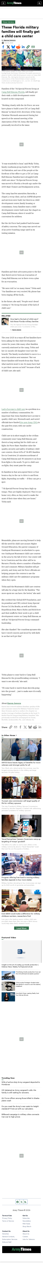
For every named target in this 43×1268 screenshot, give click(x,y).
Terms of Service (8, 1221)
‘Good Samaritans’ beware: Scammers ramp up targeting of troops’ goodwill (21, 840)
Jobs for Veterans (29, 1239)
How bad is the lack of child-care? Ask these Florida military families (24, 320)
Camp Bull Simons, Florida (13, 92)
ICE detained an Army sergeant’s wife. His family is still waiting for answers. (19, 1091)
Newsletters (27, 1221)
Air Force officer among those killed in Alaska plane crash (20, 1099)
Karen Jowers (9, 40)
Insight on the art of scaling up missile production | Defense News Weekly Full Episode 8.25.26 (20, 965)
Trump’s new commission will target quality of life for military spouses (21, 802)
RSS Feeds (26, 1223)
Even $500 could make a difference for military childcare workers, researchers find (21, 914)
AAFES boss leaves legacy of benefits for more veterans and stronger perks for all (21, 763)
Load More (21, 928)
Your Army (8, 22)
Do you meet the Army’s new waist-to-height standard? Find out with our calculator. (20, 1107)
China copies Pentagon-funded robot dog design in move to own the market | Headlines (28, 984)
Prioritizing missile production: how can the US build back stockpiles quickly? (28, 973)
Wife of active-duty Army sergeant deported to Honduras (21, 1083)
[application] (21, 951)
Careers (25, 1236)
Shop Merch (27, 1226)
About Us (26, 1234)
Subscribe (26, 1218)
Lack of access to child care (13, 409)
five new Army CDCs (29, 422)
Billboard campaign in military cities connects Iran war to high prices (20, 1115)
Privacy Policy (7, 1218)
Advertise (5, 1234)
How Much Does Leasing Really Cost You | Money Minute (27, 994)
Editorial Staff (6, 1242)
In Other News (8, 735)
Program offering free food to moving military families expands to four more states (20, 878)
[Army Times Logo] (14, 3)
